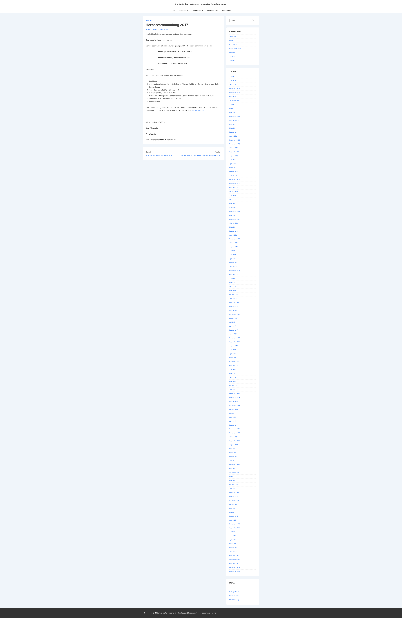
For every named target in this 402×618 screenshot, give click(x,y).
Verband (182, 10)
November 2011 (234, 496)
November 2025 (234, 92)
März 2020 (232, 227)
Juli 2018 (232, 278)
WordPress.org (234, 600)
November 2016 (234, 338)
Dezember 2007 (234, 567)
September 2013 (234, 441)
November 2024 (234, 116)
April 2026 (232, 84)
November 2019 (234, 239)
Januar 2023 (233, 175)
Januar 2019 (233, 267)
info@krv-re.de (198, 110)
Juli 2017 (232, 322)
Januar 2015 (233, 389)
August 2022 (233, 191)
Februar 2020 (233, 231)
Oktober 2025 (233, 96)
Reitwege (232, 52)
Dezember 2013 (234, 429)
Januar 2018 (233, 298)
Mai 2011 (232, 512)
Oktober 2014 (233, 401)
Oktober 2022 (233, 187)
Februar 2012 (233, 484)
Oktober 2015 (233, 365)
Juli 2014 (232, 413)
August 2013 (233, 445)
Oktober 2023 (233, 148)
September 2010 (234, 528)
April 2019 (232, 259)
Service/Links (212, 10)
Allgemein (149, 20)
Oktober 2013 (233, 437)
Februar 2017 (233, 330)
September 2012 (234, 472)
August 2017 (233, 318)
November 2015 (234, 362)
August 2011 (233, 504)
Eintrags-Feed (234, 592)
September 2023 (234, 152)
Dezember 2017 (234, 302)
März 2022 (232, 203)
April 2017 (232, 326)
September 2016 (234, 342)
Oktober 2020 (233, 223)
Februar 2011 (233, 516)
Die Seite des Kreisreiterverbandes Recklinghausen (201, 4)
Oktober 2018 (233, 274)
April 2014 (232, 421)
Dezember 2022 (234, 179)
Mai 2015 (232, 373)
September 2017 (234, 314)
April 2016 (232, 354)
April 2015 (232, 377)
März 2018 (232, 290)
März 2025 (232, 112)
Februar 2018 (233, 294)
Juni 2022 (232, 195)
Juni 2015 (232, 369)
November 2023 (234, 144)
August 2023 (233, 156)
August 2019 (233, 247)
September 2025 (234, 100)
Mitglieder (197, 10)
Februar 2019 (233, 263)
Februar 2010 (233, 548)
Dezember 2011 (234, 492)
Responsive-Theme (208, 613)
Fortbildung (233, 44)
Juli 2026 (232, 76)
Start (173, 10)
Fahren (231, 40)
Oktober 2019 (233, 243)
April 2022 (232, 199)
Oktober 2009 (233, 555)
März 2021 (232, 215)
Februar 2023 (233, 172)
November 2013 (234, 433)
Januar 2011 (233, 520)
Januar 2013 (233, 460)
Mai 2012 (232, 476)
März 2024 (232, 128)
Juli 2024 (232, 124)
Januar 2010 (233, 552)
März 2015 (232, 381)
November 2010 (234, 524)
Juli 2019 (232, 251)
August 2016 (233, 346)
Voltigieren (232, 60)
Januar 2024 (233, 136)
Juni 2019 (232, 255)
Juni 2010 (232, 536)
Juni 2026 (232, 80)
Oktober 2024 (233, 120)
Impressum (226, 10)
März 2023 (232, 168)
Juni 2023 (232, 160)
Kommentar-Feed (234, 596)
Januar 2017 (233, 334)
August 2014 (233, 409)
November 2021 (234, 211)
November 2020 (234, 219)
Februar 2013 (233, 457)
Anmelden (232, 588)
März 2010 (232, 544)
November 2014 (234, 397)
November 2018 (234, 270)
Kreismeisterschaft (235, 48)
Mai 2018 (232, 282)
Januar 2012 (233, 488)
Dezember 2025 (234, 88)
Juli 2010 (232, 532)
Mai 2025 (232, 108)
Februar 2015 (233, 385)
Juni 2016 (232, 350)
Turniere (232, 56)
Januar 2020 (233, 235)
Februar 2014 (233, 425)
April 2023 (232, 164)
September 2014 (234, 405)
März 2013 (232, 453)
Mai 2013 (232, 449)
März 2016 (232, 358)
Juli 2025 (232, 104)
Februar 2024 (233, 132)
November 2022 (234, 183)
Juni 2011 (232, 508)
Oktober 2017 (233, 310)
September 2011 (234, 500)
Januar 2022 (233, 207)
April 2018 (232, 286)
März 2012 (232, 480)
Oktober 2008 (233, 563)
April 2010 (232, 540)
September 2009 (234, 559)
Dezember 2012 (234, 464)
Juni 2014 (232, 417)
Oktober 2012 (233, 468)
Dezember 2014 (234, 393)
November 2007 (234, 571)
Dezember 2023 (234, 140)
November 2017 (234, 306)
